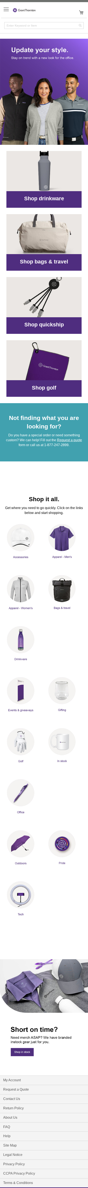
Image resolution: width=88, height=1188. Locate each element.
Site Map (10, 1145)
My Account (12, 1080)
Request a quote (69, 440)
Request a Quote (16, 1089)
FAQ (6, 1127)
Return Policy (13, 1108)
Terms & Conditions (18, 1183)
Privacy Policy (14, 1164)
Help (6, 1136)
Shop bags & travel (44, 262)
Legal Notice (12, 1155)
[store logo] (24, 9)
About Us (10, 1117)
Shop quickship (44, 324)
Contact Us (11, 1099)
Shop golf (44, 388)
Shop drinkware (44, 198)
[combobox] (44, 25)
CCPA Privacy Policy (19, 1173)
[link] (44, 92)
